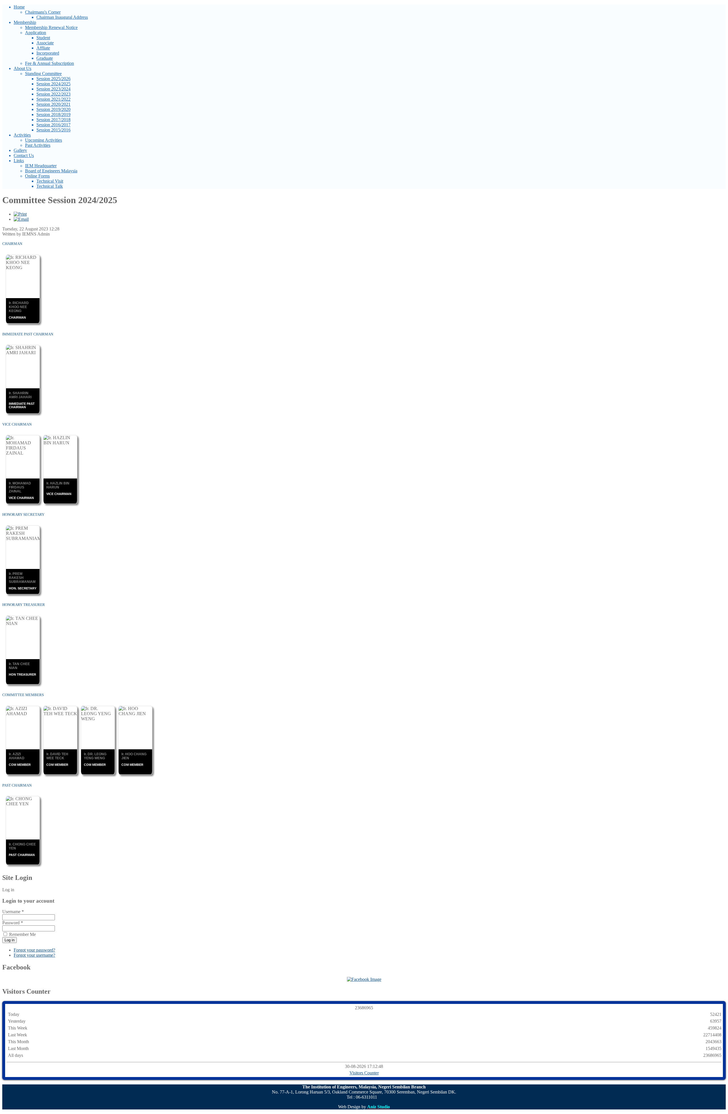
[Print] (20, 214)
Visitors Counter (364, 1072)
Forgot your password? (34, 950)
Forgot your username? (34, 955)
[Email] (21, 219)
